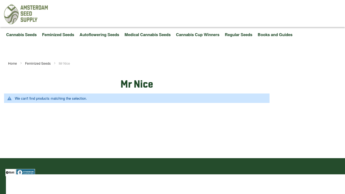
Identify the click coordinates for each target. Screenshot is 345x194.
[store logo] (26, 14)
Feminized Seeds (38, 63)
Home (13, 63)
